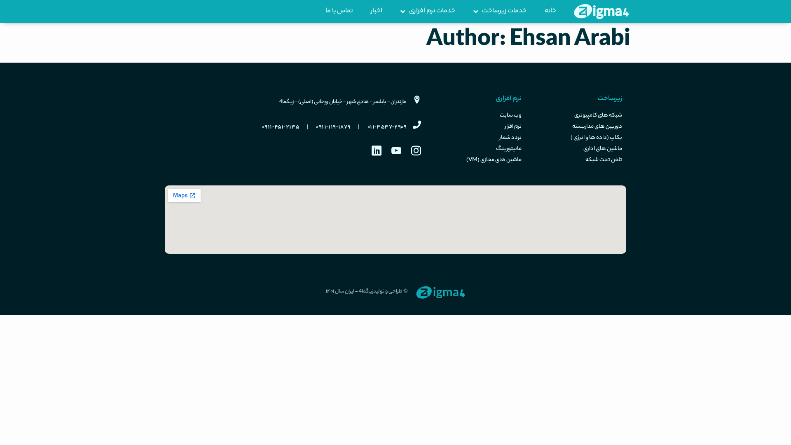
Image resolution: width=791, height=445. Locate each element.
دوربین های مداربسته (597, 126)
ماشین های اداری (602, 149)
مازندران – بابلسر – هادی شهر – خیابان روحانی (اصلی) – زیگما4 (343, 102)
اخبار (376, 11)
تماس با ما (339, 11)
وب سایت (511, 115)
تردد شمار (510, 138)
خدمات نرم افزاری (432, 11)
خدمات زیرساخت (504, 11)
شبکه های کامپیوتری (598, 115)
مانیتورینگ (509, 149)
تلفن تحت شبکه (603, 160)
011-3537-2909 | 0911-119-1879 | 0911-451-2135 (334, 127)
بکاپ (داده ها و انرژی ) (596, 138)
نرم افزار (513, 126)
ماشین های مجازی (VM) (494, 160)
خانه (550, 11)
